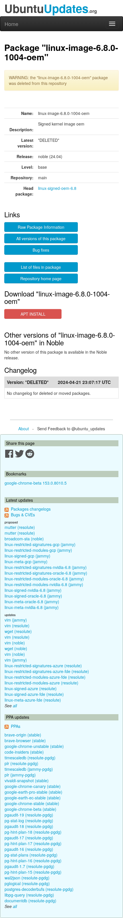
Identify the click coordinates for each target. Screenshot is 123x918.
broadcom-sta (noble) (24, 538)
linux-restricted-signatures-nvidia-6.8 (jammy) (46, 567)
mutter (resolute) (20, 527)
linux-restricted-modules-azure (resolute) (41, 683)
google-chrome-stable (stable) (32, 803)
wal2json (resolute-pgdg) (27, 878)
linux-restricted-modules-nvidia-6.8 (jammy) (44, 584)
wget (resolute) (18, 631)
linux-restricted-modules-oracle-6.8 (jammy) (44, 579)
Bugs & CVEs (23, 514)
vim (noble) (15, 643)
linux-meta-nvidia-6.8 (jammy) (32, 607)
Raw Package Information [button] (41, 227)
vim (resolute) (17, 625)
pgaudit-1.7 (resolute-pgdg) (29, 866)
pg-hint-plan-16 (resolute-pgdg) (33, 860)
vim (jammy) (16, 620)
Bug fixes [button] (41, 250)
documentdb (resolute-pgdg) (30, 900)
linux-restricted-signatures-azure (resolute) (43, 665)
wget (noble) (16, 648)
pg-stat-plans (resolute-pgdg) (31, 855)
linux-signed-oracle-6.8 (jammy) (33, 596)
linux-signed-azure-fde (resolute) (34, 694)
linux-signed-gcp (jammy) (27, 556)
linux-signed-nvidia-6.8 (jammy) (33, 590)
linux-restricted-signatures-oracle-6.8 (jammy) (46, 573)
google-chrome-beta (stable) (30, 809)
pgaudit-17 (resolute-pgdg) (29, 838)
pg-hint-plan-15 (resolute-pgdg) (33, 872)
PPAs (15, 726)
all (15, 705)
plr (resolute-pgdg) (21, 763)
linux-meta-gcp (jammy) (26, 561)
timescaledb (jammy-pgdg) (29, 769)
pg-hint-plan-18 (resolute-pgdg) (33, 832)
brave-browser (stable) (25, 740)
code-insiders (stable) (24, 752)
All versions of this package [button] (41, 238)
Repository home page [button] (40, 278)
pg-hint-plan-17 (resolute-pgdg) (33, 843)
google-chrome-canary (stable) (33, 786)
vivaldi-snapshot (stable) (27, 780)
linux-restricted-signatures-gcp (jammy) (40, 544)
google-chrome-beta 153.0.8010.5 (36, 483)
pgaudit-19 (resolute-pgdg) (29, 815)
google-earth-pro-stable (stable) (33, 792)
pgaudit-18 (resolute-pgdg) (29, 826)
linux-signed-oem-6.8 (57, 188)
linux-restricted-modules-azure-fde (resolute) (45, 677)
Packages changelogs (31, 509)
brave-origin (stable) (23, 735)
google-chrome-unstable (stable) (34, 746)
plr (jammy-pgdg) (20, 775)
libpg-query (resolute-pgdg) (29, 895)
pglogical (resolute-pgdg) (27, 883)
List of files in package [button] (41, 267)
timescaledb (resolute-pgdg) (30, 757)
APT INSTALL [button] (33, 314)
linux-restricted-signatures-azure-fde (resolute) (47, 671)
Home (11, 23)
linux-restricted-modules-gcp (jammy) (38, 550)
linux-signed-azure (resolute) (31, 688)
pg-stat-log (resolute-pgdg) (29, 820)
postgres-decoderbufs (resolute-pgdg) (39, 889)
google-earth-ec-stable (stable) (33, 797)
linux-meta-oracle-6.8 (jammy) (32, 601)
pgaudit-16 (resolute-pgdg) (29, 849)
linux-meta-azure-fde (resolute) (33, 700)
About (23, 428)
